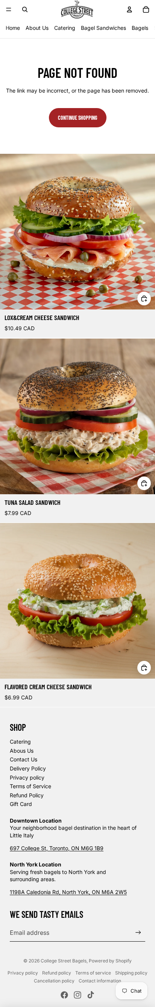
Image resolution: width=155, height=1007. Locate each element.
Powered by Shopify (110, 961)
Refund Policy (27, 795)
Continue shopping (77, 117)
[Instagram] (77, 994)
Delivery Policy (28, 768)
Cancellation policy (54, 981)
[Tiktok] (90, 994)
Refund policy (56, 973)
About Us (37, 28)
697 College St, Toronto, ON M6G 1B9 (56, 848)
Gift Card (21, 804)
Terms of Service (30, 786)
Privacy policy (27, 777)
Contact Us (23, 759)
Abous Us (21, 750)
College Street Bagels (64, 961)
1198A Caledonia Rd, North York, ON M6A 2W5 (68, 892)
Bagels (140, 28)
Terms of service (93, 973)
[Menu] (8, 9)
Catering (64, 28)
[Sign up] (138, 933)
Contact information (100, 981)
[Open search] (25, 9)
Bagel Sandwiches (103, 28)
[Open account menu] (129, 9)
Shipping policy (131, 973)
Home (13, 28)
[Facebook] (64, 994)
